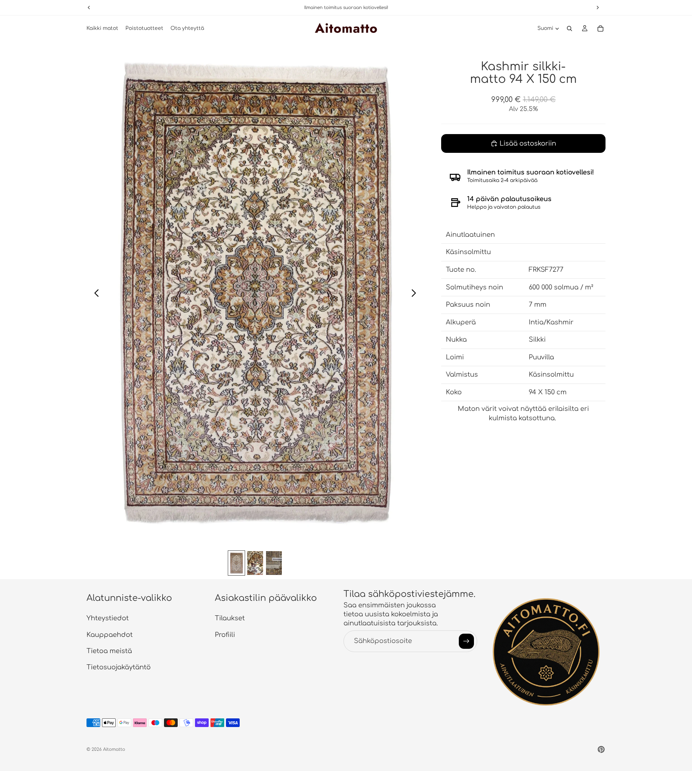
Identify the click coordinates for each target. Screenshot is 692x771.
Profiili (225, 634)
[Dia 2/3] (255, 563)
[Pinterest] (601, 749)
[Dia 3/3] (274, 563)
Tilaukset (230, 618)
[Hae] (569, 28)
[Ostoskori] (600, 28)
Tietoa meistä (109, 650)
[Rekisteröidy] (466, 640)
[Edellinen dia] (94, 294)
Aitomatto (114, 749)
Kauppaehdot (109, 634)
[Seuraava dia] (416, 294)
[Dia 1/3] (236, 563)
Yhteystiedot (107, 618)
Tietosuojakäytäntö (118, 667)
